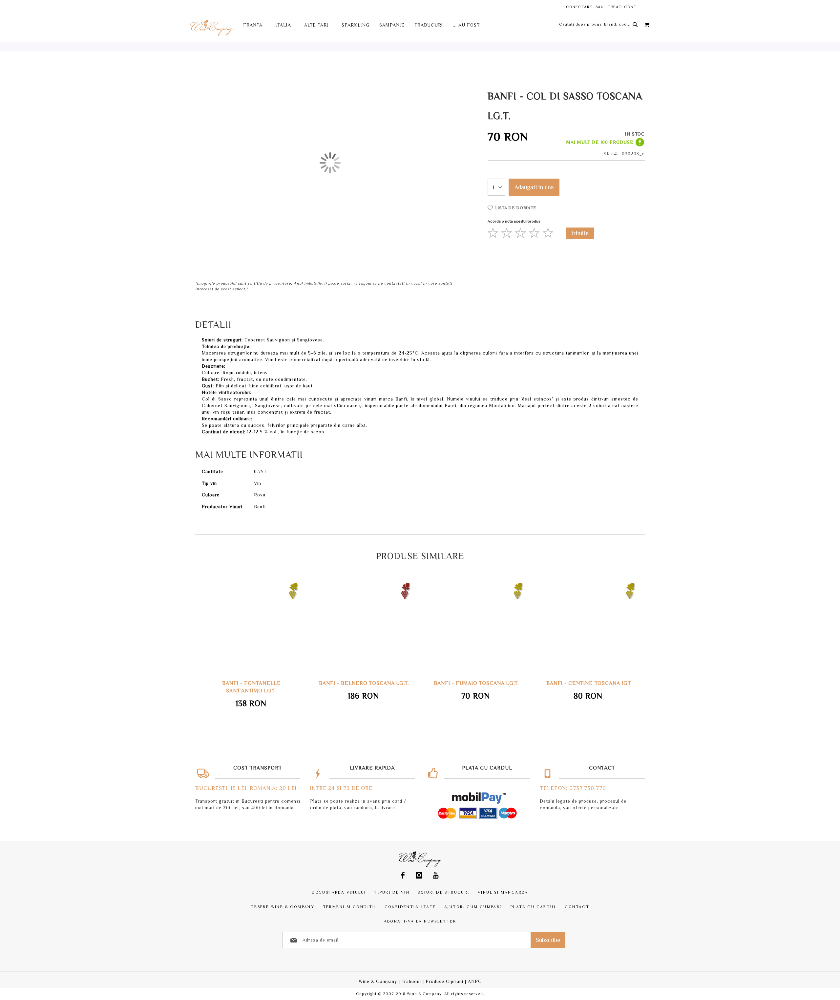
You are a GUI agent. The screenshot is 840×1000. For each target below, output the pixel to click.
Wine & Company (378, 981)
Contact (577, 906)
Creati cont (622, 7)
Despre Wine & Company (282, 906)
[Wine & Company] (211, 27)
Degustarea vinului (339, 892)
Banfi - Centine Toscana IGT (479, 683)
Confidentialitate (410, 906)
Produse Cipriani (444, 981)
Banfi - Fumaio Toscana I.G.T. (366, 683)
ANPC (475, 981)
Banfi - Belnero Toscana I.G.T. (254, 683)
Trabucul (411, 981)
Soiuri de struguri (443, 892)
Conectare (579, 7)
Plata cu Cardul (533, 906)
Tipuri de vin (392, 892)
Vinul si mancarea (503, 892)
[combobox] (597, 24)
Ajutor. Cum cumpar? (473, 906)
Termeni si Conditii (349, 906)
